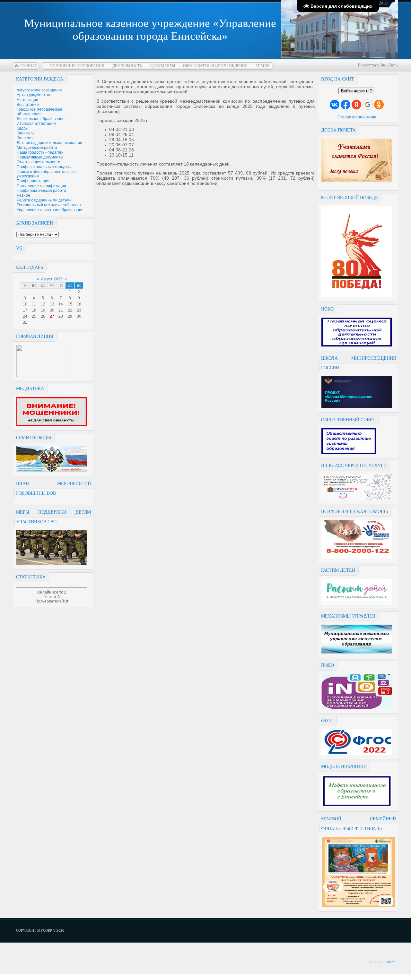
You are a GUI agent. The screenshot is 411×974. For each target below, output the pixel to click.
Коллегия (25, 138)
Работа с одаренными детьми (44, 200)
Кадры (23, 128)
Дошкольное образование (41, 118)
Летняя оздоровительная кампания (49, 143)
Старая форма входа (356, 117)
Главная (28, 66)
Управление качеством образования (50, 210)
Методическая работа (37, 147)
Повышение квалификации (41, 186)
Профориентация (33, 181)
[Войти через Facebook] (345, 104)
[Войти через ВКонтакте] (334, 104)
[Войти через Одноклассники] (379, 104)
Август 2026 (52, 279)
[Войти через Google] (368, 104)
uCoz (391, 962)
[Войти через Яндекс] (356, 104)
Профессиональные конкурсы (44, 167)
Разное (23, 195)
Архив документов (33, 95)
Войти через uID (356, 91)
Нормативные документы (40, 157)
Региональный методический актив (49, 205)
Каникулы (25, 133)
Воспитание (28, 104)
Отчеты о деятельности (38, 162)
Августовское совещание (39, 90)
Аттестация (27, 100)
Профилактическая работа (41, 190)
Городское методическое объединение (39, 111)
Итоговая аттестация (36, 123)
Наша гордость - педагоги (40, 152)
